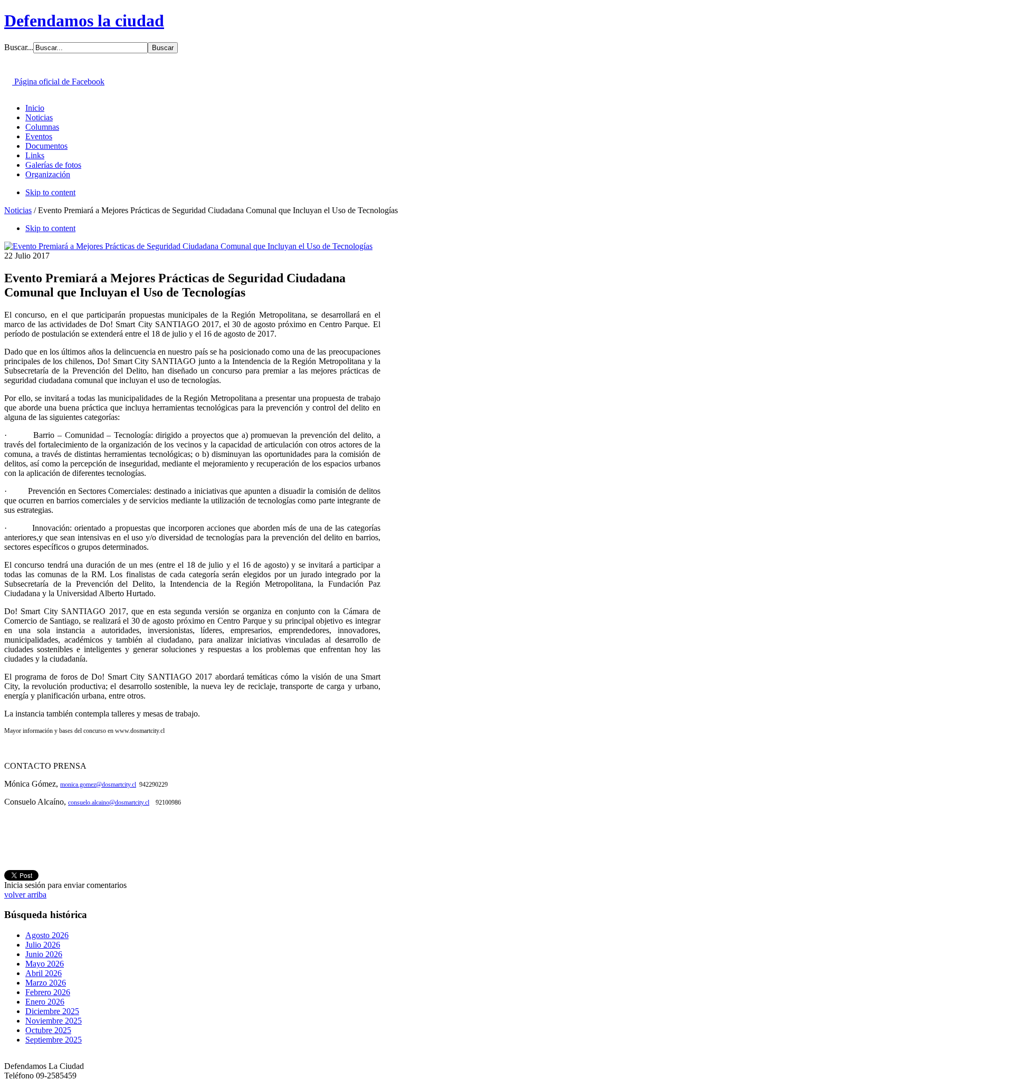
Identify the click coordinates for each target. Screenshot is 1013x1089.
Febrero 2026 (47, 992)
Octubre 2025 (48, 1030)
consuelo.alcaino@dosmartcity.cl (108, 802)
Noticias (18, 210)
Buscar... (18, 47)
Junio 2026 (43, 954)
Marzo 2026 (45, 982)
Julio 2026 (42, 944)
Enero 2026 (44, 1001)
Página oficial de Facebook (58, 81)
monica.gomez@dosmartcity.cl (98, 784)
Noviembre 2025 (53, 1020)
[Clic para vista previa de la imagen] (188, 246)
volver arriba (25, 894)
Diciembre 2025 (52, 1011)
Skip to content (50, 192)
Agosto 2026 (47, 935)
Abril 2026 (43, 973)
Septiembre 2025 (53, 1039)
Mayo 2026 (44, 963)
